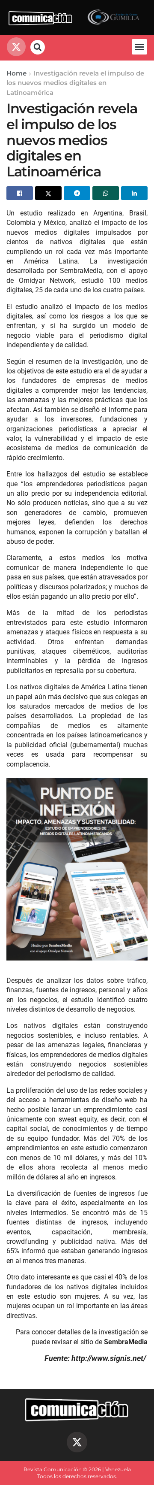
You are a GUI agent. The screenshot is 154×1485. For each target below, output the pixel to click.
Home (16, 73)
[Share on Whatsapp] (105, 193)
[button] (139, 47)
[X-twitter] (77, 1442)
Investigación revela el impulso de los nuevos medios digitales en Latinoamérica (75, 83)
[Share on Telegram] (77, 193)
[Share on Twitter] (48, 193)
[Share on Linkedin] (134, 193)
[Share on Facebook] (19, 193)
